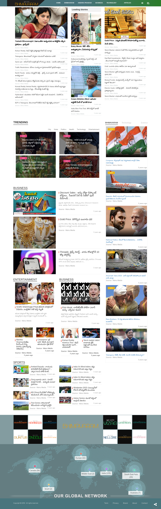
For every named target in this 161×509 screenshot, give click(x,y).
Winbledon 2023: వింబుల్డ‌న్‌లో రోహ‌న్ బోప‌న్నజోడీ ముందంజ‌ (85, 389)
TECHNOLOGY (111, 3)
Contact (145, 503)
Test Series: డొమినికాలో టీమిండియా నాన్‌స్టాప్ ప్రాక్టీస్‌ (41, 404)
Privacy (116, 503)
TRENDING (20, 122)
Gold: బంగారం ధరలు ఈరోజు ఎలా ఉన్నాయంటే (120, 66)
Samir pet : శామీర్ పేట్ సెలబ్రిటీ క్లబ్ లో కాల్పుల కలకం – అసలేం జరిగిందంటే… (40, 62)
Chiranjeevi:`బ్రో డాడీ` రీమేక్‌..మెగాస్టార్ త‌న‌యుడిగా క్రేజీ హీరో (45, 342)
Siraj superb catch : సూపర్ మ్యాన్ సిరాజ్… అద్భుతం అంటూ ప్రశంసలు (43, 382)
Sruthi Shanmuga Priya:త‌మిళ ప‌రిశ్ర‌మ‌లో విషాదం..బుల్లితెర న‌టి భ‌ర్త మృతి (34, 308)
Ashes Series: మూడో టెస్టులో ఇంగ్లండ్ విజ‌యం (84, 399)
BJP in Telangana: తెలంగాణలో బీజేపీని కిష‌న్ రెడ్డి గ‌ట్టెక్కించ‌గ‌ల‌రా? (37, 103)
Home (58, 3)
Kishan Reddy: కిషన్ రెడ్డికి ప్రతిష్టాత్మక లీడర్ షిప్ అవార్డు (33, 51)
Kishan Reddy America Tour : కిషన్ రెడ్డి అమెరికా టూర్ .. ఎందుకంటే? (70, 343)
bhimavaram (69, 3)
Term (106, 503)
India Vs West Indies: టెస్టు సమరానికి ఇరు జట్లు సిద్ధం (84, 368)
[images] (86, 81)
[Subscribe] (148, 3)
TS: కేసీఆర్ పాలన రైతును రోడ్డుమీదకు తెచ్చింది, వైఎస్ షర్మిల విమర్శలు (38, 81)
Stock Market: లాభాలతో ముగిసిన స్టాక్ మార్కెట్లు (121, 96)
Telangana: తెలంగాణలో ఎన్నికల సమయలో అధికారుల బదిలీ (35, 56)
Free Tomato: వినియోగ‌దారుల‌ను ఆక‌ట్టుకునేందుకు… (79, 166)
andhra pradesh (85, 3)
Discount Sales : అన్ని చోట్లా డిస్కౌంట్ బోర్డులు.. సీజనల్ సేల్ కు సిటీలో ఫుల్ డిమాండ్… (78, 195)
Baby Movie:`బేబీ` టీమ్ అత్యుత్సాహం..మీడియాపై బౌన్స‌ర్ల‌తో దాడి (84, 49)
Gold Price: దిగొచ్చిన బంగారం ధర (76, 219)
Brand (125, 503)
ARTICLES (127, 3)
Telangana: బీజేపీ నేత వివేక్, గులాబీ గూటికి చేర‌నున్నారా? (125, 355)
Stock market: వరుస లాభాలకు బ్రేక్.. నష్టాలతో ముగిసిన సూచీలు (91, 343)
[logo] (80, 421)
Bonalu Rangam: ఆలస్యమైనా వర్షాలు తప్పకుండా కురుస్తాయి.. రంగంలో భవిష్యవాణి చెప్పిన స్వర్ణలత (34, 166)
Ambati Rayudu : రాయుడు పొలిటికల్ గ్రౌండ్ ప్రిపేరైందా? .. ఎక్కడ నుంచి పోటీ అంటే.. (41, 369)
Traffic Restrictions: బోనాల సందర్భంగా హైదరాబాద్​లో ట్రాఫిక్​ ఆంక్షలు (38, 67)
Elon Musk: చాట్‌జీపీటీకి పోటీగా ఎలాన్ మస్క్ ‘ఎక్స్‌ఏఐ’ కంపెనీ (78, 308)
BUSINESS (99, 3)
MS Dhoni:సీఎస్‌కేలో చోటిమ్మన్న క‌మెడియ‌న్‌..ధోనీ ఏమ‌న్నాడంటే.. (43, 393)
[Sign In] (142, 3)
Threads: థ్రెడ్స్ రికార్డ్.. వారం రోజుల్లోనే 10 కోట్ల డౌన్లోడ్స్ (79, 253)
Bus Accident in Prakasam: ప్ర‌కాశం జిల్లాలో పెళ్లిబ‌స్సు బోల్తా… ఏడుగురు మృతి (35, 143)
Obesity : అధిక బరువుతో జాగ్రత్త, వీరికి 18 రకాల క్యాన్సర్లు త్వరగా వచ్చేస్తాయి (79, 143)
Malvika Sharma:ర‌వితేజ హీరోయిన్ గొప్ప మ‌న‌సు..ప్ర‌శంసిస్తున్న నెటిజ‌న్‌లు (23, 344)
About (134, 503)
